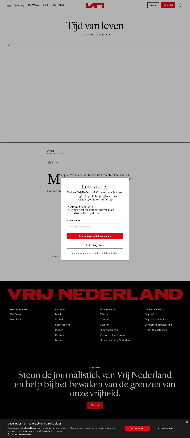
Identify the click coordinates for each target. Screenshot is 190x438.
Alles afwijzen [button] (166, 428)
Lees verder (58, 431)
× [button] (187, 422)
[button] (63, 434)
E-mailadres (73, 220)
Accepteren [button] (137, 428)
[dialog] (95, 428)
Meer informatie (79, 253)
